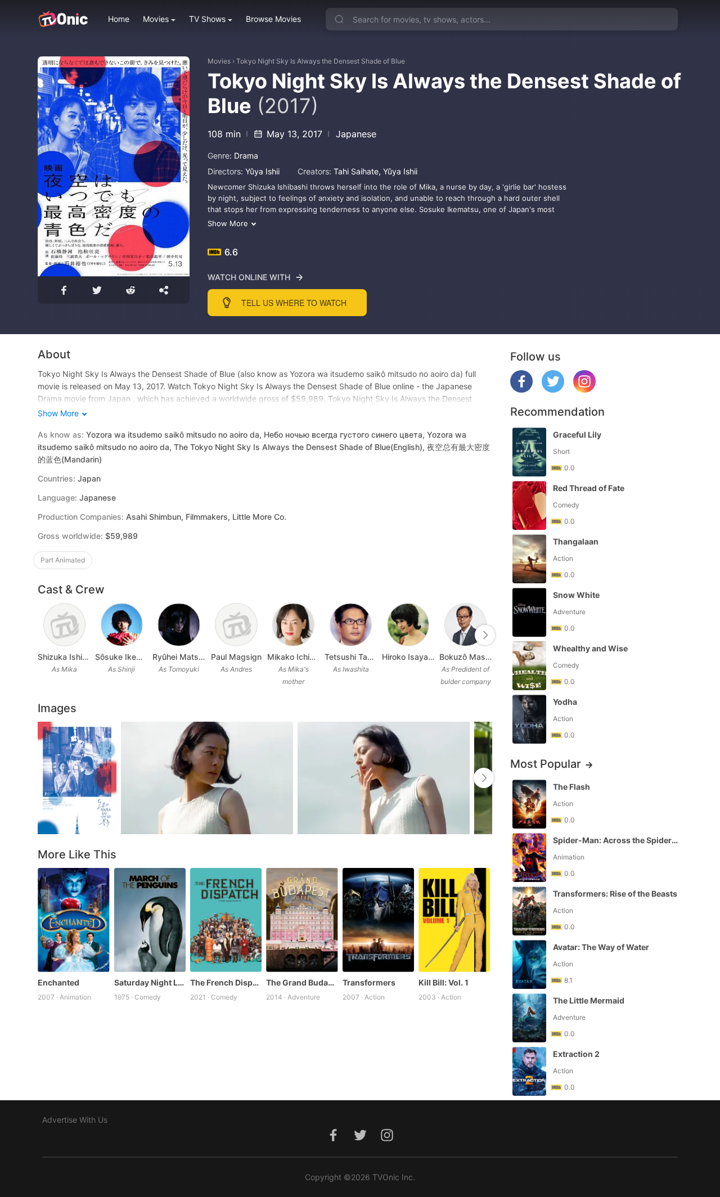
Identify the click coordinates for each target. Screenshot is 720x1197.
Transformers (369, 982)
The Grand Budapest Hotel (302, 982)
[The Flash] (529, 804)
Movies (156, 19)
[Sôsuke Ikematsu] (122, 624)
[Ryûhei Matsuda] (179, 624)
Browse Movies (273, 19)
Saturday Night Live (150, 982)
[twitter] (553, 389)
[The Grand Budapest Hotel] (302, 920)
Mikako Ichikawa (293, 657)
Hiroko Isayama (408, 657)
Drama (246, 155)
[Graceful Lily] (529, 452)
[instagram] (584, 389)
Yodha (565, 701)
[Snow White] (529, 612)
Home (118, 19)
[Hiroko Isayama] (408, 624)
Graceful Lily (577, 434)
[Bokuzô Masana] (465, 624)
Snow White (576, 595)
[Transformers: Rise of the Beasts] (529, 910)
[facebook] (521, 389)
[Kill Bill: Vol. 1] (454, 920)
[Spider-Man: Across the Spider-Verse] (529, 857)
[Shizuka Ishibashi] (64, 624)
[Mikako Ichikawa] (293, 624)
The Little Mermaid (588, 1000)
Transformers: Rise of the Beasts (615, 893)
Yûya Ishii (262, 171)
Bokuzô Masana (465, 657)
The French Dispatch (226, 982)
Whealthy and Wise (590, 648)
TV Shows (207, 19)
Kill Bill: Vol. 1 (443, 982)
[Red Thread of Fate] (529, 505)
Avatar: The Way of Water (601, 947)
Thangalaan (575, 541)
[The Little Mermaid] (529, 1017)
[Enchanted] (73, 920)
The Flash (571, 786)
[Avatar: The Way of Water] (529, 964)
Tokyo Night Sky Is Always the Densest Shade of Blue (320, 61)
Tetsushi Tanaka (351, 657)
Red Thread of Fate (588, 488)
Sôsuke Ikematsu (121, 657)
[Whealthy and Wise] (529, 665)
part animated (62, 560)
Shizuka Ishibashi (64, 657)
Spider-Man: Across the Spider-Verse (616, 840)
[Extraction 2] (529, 1071)
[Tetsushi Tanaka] (351, 624)
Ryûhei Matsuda (178, 657)
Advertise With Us (74, 1119)
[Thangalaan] (529, 558)
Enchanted (58, 982)
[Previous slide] (45, 635)
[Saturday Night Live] (150, 920)
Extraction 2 (576, 1054)
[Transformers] (378, 920)
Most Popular (545, 764)
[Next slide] (485, 635)
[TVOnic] (63, 19)
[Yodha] (529, 719)
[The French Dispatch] (226, 920)
